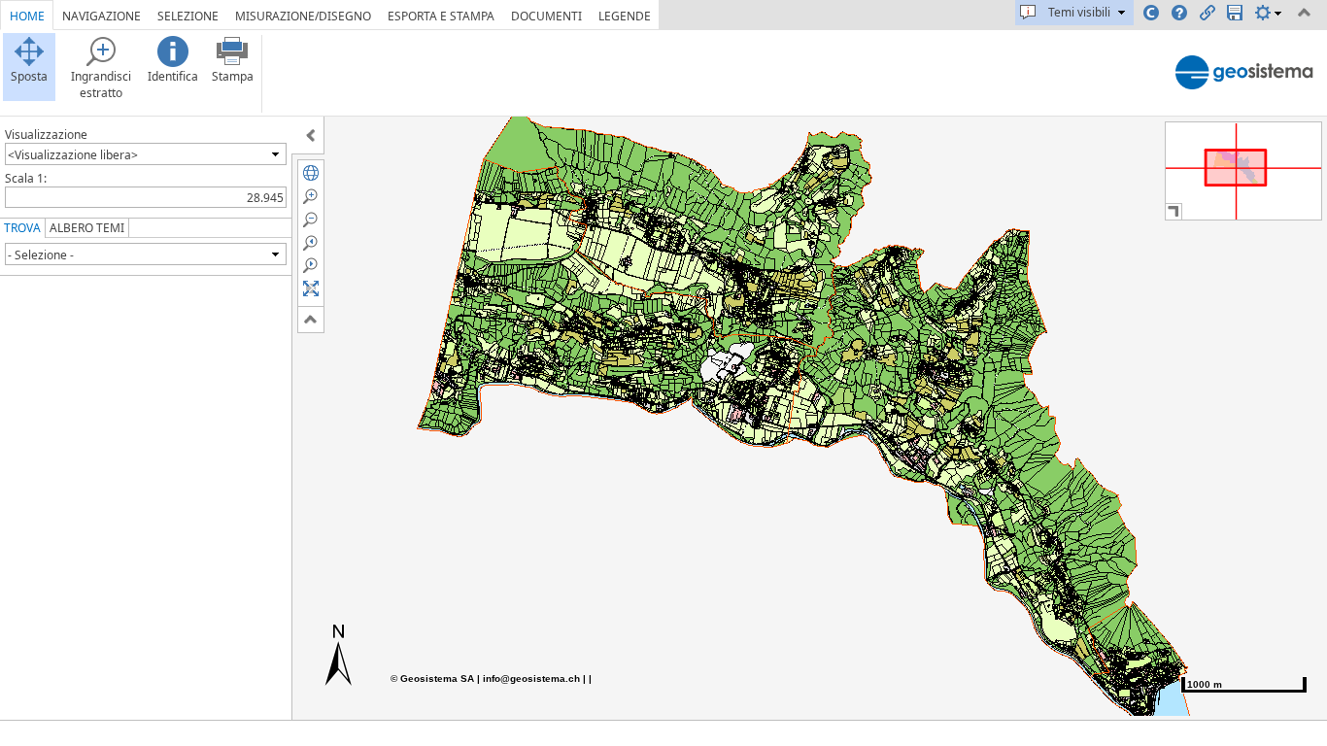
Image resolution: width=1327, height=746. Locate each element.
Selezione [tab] (188, 16)
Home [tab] (27, 16)
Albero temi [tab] (87, 228)
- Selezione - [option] (41, 255)
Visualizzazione (46, 134)
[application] (663, 373)
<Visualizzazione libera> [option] (73, 155)
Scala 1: (26, 178)
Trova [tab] (22, 228)
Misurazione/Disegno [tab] (303, 16)
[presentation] (275, 154)
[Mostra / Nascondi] (311, 135)
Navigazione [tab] (101, 16)
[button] (311, 173)
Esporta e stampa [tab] (441, 16)
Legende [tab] (624, 16)
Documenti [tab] (546, 16)
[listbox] (146, 154)
